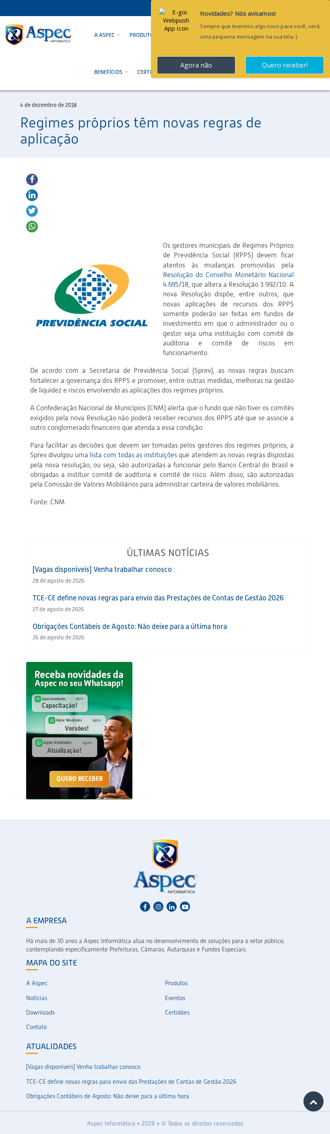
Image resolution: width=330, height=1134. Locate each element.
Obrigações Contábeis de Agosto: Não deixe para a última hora (130, 626)
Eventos (175, 998)
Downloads (40, 1012)
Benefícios (109, 72)
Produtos (144, 35)
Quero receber (79, 779)
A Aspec (105, 35)
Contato (36, 1027)
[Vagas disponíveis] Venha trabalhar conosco (102, 569)
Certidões (177, 1012)
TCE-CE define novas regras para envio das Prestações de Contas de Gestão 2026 (158, 598)
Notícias (36, 998)
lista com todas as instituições (133, 455)
